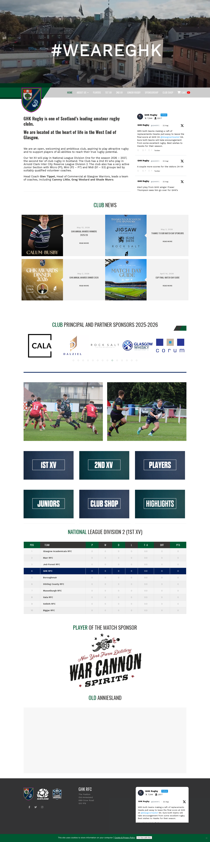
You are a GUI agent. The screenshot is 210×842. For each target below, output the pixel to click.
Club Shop (168, 92)
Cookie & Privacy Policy (125, 837)
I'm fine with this (144, 838)
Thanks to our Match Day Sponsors (167, 233)
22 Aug (166, 126)
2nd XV (119, 92)
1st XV (108, 92)
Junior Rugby (134, 92)
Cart (185, 92)
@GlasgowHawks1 (170, 137)
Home (69, 92)
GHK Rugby (143, 125)
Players (97, 92)
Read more (84, 243)
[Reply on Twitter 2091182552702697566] (138, 171)
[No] (206, 838)
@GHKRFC (155, 126)
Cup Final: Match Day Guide (167, 277)
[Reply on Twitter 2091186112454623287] (138, 150)
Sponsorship (151, 92)
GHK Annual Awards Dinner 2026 (84, 277)
